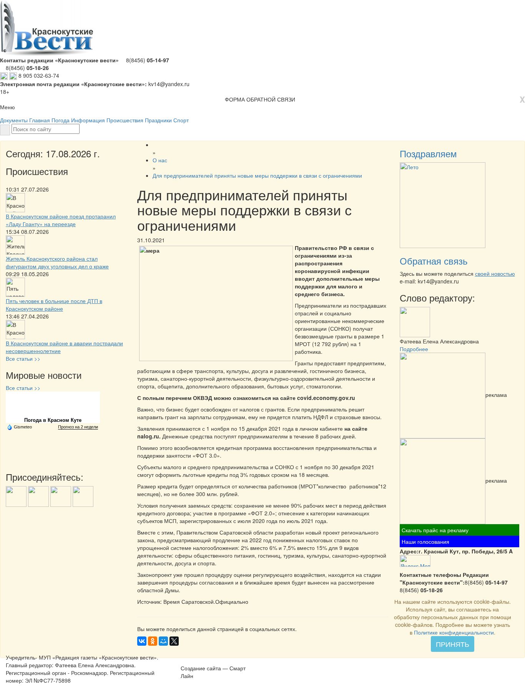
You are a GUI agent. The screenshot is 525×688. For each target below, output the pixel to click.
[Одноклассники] (152, 641)
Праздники (158, 120)
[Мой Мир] (163, 641)
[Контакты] (205, 660)
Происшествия (124, 120)
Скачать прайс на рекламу (435, 530)
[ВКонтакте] (141, 641)
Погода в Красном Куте (52, 420)
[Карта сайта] (195, 660)
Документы (14, 120)
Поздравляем (428, 153)
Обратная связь (434, 260)
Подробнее (414, 349)
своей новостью (495, 273)
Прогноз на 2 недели (78, 427)
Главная (39, 120)
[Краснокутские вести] (185, 660)
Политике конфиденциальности (454, 632)
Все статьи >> (23, 358)
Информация (88, 120)
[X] (174, 641)
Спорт (181, 120)
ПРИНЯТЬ (452, 644)
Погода (61, 120)
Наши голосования (425, 541)
